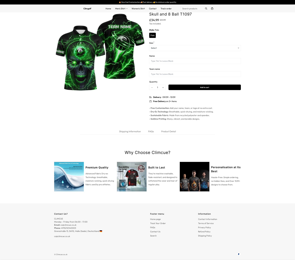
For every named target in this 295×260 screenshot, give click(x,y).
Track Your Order (158, 223)
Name (152, 56)
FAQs (152, 227)
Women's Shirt (138, 8)
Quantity (153, 82)
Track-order (166, 8)
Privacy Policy (204, 227)
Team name (154, 69)
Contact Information (207, 219)
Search (153, 235)
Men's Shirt (120, 8)
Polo (152, 35)
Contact (152, 8)
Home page (155, 219)
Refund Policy (204, 231)
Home (108, 8)
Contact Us (155, 231)
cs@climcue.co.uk (62, 236)
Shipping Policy (205, 235)
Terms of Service (206, 223)
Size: (151, 43)
